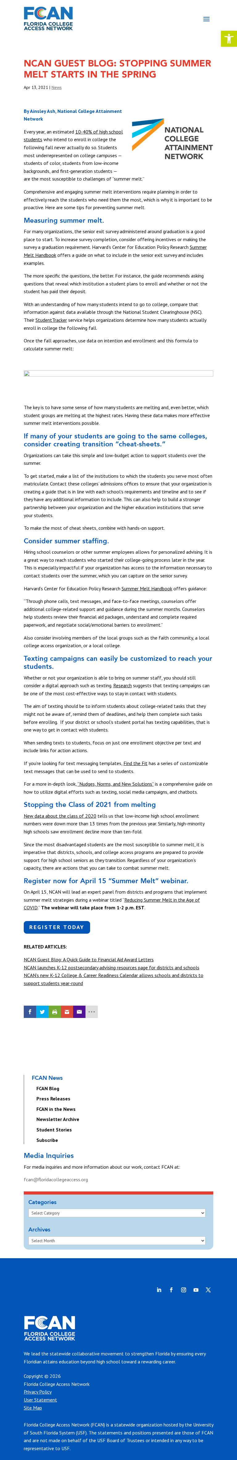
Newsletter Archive (57, 1119)
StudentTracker (51, 320)
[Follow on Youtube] (196, 1290)
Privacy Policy (38, 1392)
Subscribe (47, 1140)
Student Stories (54, 1130)
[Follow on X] (208, 1290)
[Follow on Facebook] (171, 1290)
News (57, 87)
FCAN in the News (56, 1109)
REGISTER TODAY (57, 927)
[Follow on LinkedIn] (159, 1290)
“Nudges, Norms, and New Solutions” (115, 784)
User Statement (40, 1400)
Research (122, 685)
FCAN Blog (47, 1088)
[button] (229, 39)
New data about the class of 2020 (60, 816)
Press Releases (53, 1098)
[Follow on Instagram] (184, 1290)
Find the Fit (135, 763)
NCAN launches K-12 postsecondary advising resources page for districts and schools (111, 967)
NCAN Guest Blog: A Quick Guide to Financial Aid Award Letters (89, 959)
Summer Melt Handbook (147, 588)
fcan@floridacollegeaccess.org (56, 1179)
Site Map (33, 1408)
